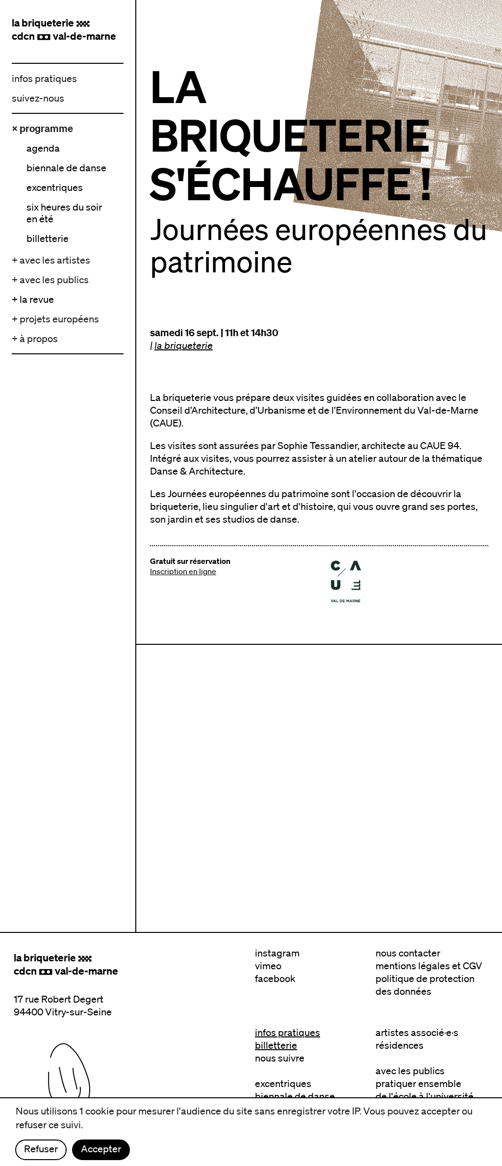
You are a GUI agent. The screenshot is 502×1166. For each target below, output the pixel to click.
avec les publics (410, 1071)
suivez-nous (38, 98)
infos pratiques (44, 78)
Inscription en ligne (183, 571)
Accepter (101, 1149)
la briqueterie (183, 345)
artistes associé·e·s (417, 1032)
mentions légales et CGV (429, 966)
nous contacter (408, 953)
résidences (400, 1045)
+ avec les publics (50, 280)
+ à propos (35, 338)
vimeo (268, 966)
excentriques (283, 1083)
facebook (275, 978)
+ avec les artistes (51, 260)
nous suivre (279, 1058)
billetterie (276, 1045)
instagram (277, 953)
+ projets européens (55, 319)
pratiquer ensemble (418, 1083)
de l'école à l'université (425, 1096)
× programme (42, 128)
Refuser (41, 1149)
